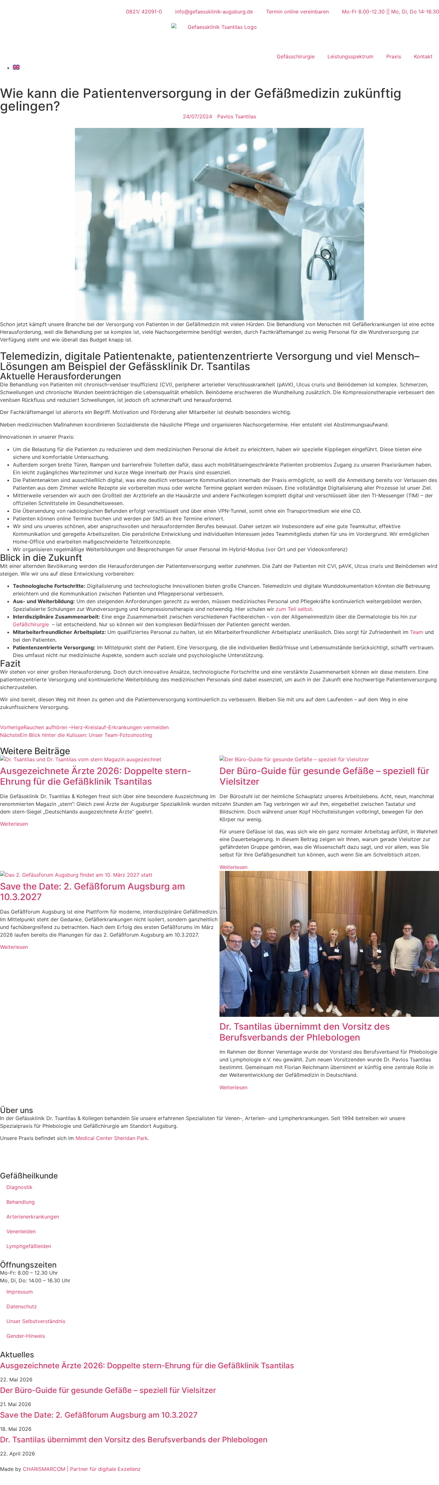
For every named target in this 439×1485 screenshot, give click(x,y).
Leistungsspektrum (350, 56)
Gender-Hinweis (25, 1336)
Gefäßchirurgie (31, 624)
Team (416, 632)
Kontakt (423, 56)
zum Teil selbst (294, 609)
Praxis (393, 56)
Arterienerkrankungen (32, 1216)
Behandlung (20, 1202)
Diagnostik (19, 1187)
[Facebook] (8, 1154)
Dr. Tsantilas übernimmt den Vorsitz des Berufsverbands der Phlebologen (305, 1032)
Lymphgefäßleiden (28, 1246)
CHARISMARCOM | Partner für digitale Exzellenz (81, 1469)
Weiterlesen (14, 824)
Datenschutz (21, 1306)
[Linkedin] (43, 1154)
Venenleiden (21, 1231)
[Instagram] (26, 1154)
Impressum (19, 1291)
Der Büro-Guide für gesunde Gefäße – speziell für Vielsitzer (324, 776)
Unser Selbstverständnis (35, 1321)
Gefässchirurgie (296, 56)
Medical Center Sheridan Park (112, 1138)
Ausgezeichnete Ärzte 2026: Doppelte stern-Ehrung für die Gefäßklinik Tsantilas (95, 776)
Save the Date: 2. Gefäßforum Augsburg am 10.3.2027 (92, 892)
